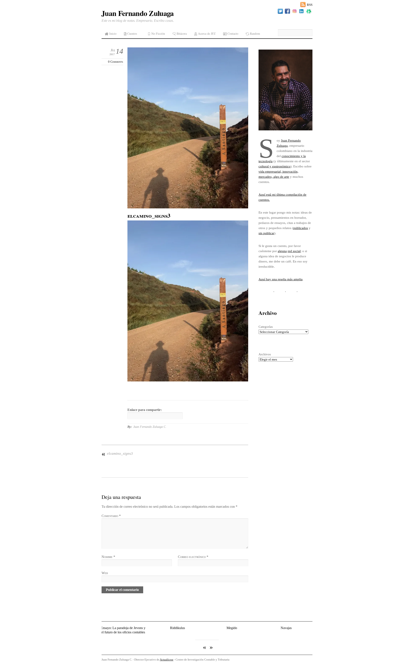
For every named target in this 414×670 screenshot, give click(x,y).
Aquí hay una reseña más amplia (281, 279)
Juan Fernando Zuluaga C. (149, 426)
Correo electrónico (193, 557)
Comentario (111, 516)
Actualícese (166, 656)
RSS (309, 4)
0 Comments (115, 61)
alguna (282, 251)
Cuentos (131, 33)
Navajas (246, 628)
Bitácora (181, 33)
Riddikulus (137, 628)
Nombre (108, 557)
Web (105, 573)
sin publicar (266, 233)
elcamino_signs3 (117, 453)
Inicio (112, 33)
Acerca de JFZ (206, 33)
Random (254, 33)
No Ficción (158, 33)
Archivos (265, 354)
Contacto (232, 33)
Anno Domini (300, 628)
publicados (300, 228)
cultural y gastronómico (274, 166)
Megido (192, 628)
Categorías (266, 326)
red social (294, 251)
